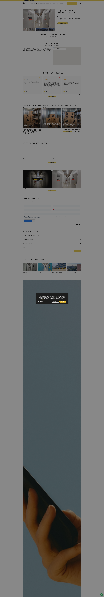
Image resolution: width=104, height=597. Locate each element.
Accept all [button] (62, 301)
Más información (43, 299)
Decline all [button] (55, 301)
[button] (40, 301)
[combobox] (66, 294)
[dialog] (52, 298)
